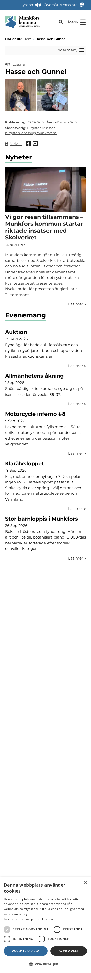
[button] (45, 964)
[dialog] (45, 925)
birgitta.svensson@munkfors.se (31, 133)
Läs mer (77, 365)
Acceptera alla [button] (25, 951)
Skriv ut (16, 144)
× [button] (85, 882)
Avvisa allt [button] (69, 951)
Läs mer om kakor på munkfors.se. (29, 919)
